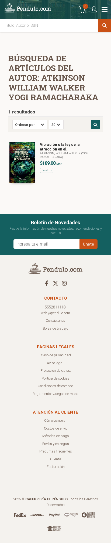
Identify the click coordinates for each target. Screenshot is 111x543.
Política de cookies (55, 378)
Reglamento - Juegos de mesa (55, 394)
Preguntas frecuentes (55, 451)
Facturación (56, 467)
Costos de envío (55, 428)
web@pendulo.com (55, 313)
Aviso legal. (55, 363)
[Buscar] (104, 25)
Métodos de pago (55, 436)
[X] (55, 283)
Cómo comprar (55, 420)
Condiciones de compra (55, 386)
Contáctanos (55, 321)
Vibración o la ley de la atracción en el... (60, 146)
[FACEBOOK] (47, 283)
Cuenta (55, 459)
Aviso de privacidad (55, 355)
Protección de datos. (55, 370)
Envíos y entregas (55, 444)
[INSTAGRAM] (64, 283)
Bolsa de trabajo (55, 328)
